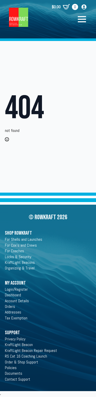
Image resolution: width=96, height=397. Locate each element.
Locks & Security (18, 256)
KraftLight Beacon (19, 344)
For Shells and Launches (23, 239)
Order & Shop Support (21, 362)
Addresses (13, 312)
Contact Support (17, 379)
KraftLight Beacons (20, 262)
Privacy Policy (15, 339)
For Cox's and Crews (21, 245)
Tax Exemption (16, 318)
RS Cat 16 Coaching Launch (26, 356)
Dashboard (13, 295)
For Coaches (14, 251)
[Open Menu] (84, 19)
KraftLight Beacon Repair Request (31, 350)
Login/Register (16, 289)
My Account (15, 283)
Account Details (17, 301)
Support (12, 333)
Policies (11, 367)
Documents (13, 373)
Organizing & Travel (20, 268)
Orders (10, 306)
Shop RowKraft (18, 233)
